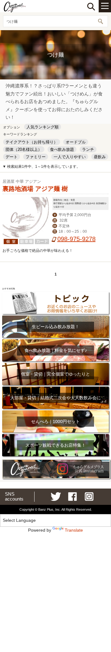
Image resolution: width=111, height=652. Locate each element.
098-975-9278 (76, 238)
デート (12, 157)
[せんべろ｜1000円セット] (55, 410)
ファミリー (36, 157)
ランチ (88, 149)
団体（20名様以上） (24, 149)
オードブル (76, 142)
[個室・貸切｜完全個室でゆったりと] (55, 362)
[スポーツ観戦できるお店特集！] (55, 434)
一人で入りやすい (70, 157)
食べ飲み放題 (62, 149)
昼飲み (100, 157)
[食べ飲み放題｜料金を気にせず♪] (55, 339)
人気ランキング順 (43, 127)
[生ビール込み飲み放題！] (55, 315)
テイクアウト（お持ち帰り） (32, 142)
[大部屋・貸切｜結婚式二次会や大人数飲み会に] (55, 386)
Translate (74, 530)
